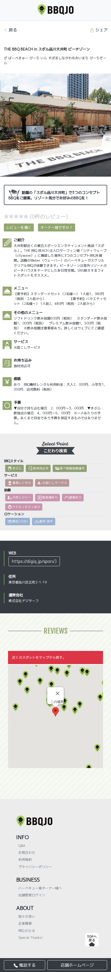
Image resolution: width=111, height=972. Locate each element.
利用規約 (25, 859)
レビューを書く (18, 227)
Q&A (21, 845)
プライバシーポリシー (35, 866)
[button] (25, 675)
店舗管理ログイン (31, 895)
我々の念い (26, 916)
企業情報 (25, 923)
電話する (27, 965)
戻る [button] (12, 30)
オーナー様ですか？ (56, 227)
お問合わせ (26, 852)
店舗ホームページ (77, 965)
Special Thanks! (30, 937)
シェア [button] (101, 30)
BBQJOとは (26, 930)
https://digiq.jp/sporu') (34, 561)
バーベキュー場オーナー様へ (40, 888)
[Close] (57, 693)
